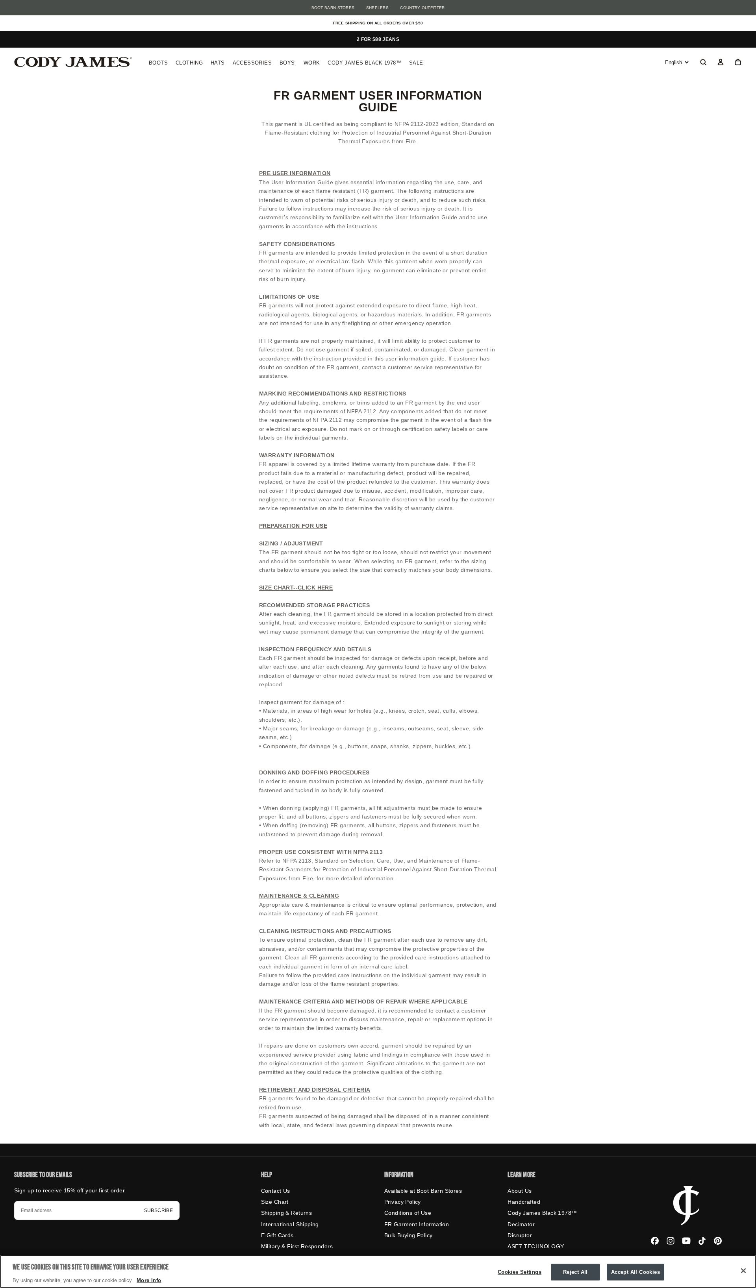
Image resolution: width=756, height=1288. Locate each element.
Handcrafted (524, 1202)
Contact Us (275, 1191)
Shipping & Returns (286, 1213)
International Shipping (290, 1224)
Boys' (288, 63)
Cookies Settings (519, 1272)
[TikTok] (702, 1240)
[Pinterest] (718, 1240)
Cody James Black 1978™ (364, 63)
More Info (149, 1280)
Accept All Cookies (635, 1272)
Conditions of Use (407, 1213)
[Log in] (720, 63)
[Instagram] (670, 1240)
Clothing (189, 63)
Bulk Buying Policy (408, 1235)
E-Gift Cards (277, 1235)
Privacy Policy (402, 1202)
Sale (416, 63)
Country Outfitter (422, 8)
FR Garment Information (416, 1224)
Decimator (521, 1224)
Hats (218, 63)
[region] (378, 1271)
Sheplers (377, 8)
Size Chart (275, 1202)
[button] (703, 63)
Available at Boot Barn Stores (423, 1191)
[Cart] (738, 63)
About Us (520, 1191)
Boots (158, 63)
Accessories (252, 63)
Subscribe (158, 1210)
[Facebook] (655, 1240)
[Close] (743, 1270)
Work (312, 63)
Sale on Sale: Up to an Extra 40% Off (378, 39)
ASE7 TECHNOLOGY (536, 1246)
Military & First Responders (297, 1246)
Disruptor (520, 1235)
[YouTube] (686, 1240)
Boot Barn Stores (333, 8)
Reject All (575, 1272)
